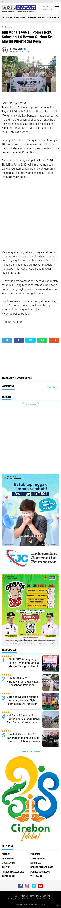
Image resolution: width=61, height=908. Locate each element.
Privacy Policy (14, 898)
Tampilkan (52, 387)
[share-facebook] (19, 340)
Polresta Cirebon (40, 871)
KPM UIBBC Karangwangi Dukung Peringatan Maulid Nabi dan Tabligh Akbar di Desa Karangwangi (23, 665)
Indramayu (8, 858)
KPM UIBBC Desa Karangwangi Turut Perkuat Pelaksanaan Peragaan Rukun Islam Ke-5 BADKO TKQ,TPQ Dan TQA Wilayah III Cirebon (23, 686)
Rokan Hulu (8, 876)
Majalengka (8, 863)
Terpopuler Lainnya (30, 751)
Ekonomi (35, 854)
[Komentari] (54, 340)
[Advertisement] (30, 214)
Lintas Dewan (37, 858)
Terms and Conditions (40, 896)
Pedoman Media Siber (44, 898)
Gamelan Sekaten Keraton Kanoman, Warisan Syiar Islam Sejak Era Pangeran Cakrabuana (22, 702)
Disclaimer (27, 898)
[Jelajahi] (57, 5)
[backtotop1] (58, 904)
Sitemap (24, 896)
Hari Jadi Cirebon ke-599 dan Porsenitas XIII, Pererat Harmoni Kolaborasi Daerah (23, 738)
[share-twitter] (30, 340)
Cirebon (32, 17)
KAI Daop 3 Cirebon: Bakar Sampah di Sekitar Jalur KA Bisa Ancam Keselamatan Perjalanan (23, 721)
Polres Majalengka (16, 17)
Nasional (35, 863)
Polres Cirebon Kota (48, 17)
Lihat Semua (30, 404)
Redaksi (14, 896)
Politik (6, 867)
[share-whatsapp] (42, 340)
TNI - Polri (36, 876)
